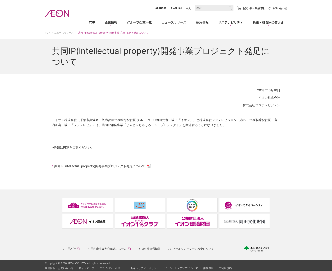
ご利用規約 (225, 268)
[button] (111, 22)
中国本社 (73, 249)
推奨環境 (208, 268)
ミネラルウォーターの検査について (192, 248)
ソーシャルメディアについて (181, 268)
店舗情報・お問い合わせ (59, 268)
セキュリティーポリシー (145, 268)
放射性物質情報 (151, 248)
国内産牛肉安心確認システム (111, 249)
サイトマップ (86, 268)
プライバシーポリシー (112, 268)
